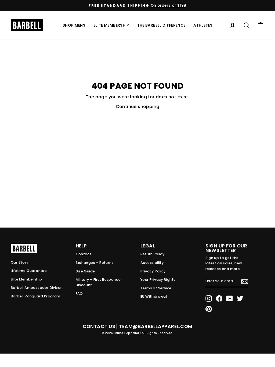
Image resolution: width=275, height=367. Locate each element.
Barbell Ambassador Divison (37, 287)
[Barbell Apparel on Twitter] (240, 298)
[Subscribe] (244, 281)
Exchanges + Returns (95, 262)
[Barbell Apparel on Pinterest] (208, 309)
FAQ (79, 293)
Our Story (19, 262)
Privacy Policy (153, 271)
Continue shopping (138, 106)
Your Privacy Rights (158, 279)
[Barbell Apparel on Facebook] (219, 298)
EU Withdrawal (153, 296)
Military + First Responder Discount (99, 282)
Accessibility (152, 262)
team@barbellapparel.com (155, 326)
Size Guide (85, 271)
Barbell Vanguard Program (35, 296)
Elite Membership (111, 25)
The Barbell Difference (161, 25)
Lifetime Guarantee (29, 270)
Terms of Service (155, 288)
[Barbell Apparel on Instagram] (208, 298)
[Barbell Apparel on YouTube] (229, 298)
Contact (84, 254)
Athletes (202, 25)
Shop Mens (74, 25)
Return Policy (152, 254)
